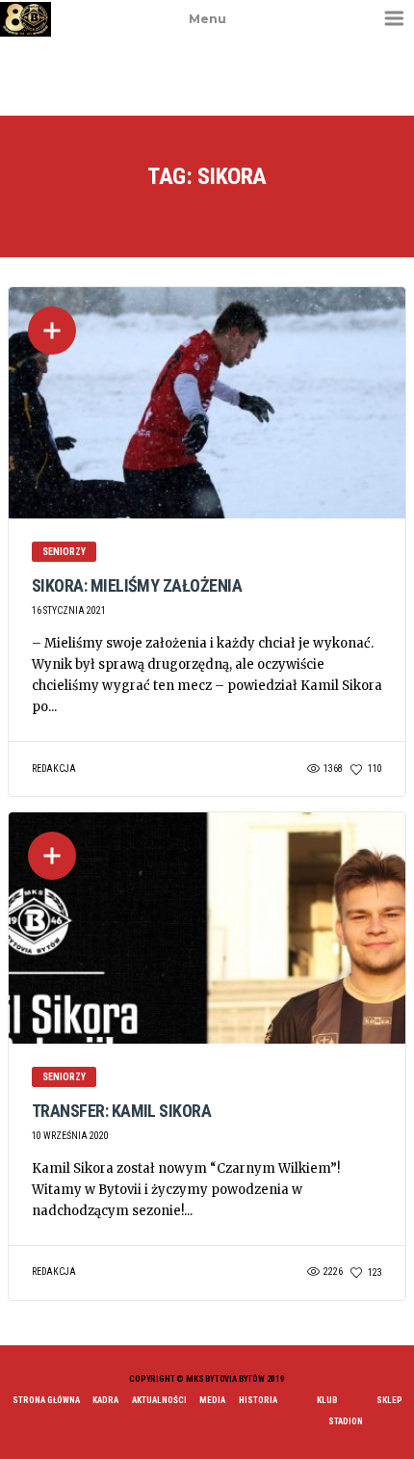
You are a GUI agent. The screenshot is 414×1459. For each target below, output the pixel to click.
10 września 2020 (70, 1135)
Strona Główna (46, 1400)
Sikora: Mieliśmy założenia (137, 585)
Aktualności (159, 1400)
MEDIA (212, 1400)
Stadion (345, 1421)
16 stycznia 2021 (69, 610)
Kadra (105, 1400)
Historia (258, 1400)
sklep (389, 1400)
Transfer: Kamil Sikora (121, 1111)
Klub (327, 1400)
